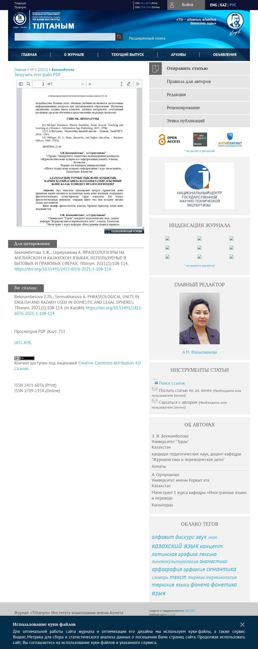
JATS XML (23, 342)
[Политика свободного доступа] (169, 139)
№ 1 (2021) (39, 69)
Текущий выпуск (127, 54)
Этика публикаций (186, 121)
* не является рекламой (199, 151)
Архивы (178, 54)
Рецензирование (183, 108)
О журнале (74, 54)
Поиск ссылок (172, 383)
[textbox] (65, 37)
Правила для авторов (189, 81)
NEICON (190, 610)
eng (213, 5)
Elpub (170, 614)
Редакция (176, 94)
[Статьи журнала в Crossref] (199, 139)
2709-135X (145, 7)
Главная (29, 54)
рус (233, 5)
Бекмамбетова (63, 69)
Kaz (223, 5)
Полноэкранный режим (119, 231)
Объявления (225, 54)
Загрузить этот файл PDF (37, 74)
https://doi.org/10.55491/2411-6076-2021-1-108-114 (62, 269)
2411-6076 (145, 3)
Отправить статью (187, 68)
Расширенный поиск (147, 38)
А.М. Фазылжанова (199, 352)
